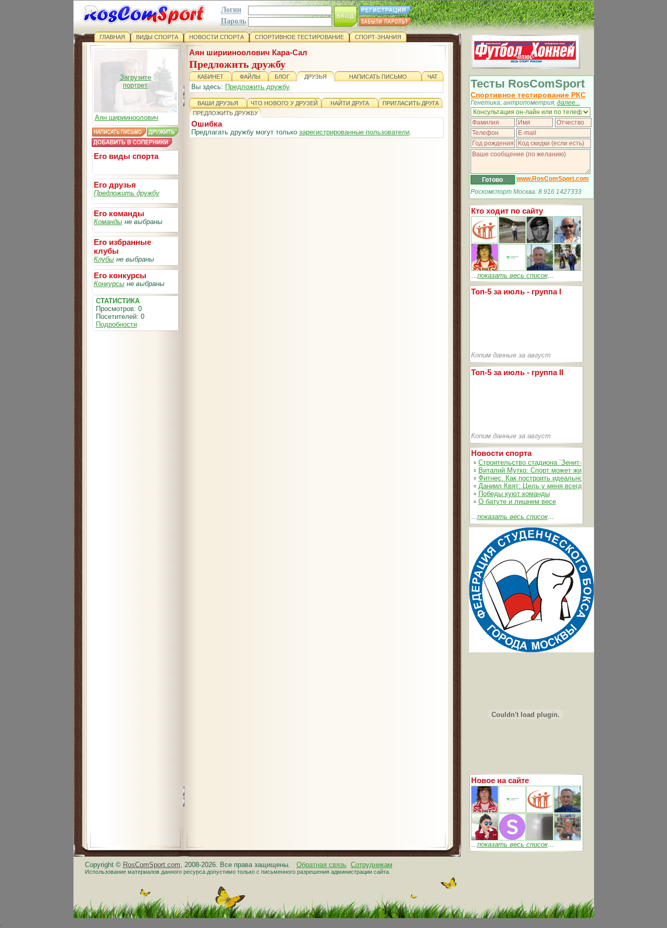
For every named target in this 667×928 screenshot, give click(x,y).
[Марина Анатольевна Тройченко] (484, 269)
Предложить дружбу (126, 193)
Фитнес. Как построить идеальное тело (540, 478)
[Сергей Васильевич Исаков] (512, 241)
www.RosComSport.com (552, 178)
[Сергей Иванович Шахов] (539, 269)
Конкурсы (109, 284)
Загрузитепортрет (135, 81)
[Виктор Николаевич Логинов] (567, 269)
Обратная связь (322, 865)
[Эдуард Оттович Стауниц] (567, 241)
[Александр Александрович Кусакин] (484, 241)
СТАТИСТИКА (118, 301)
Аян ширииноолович (126, 117)
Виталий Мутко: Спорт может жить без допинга (553, 470)
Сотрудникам (371, 865)
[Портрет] (512, 810)
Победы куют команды (514, 494)
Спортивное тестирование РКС (528, 95)
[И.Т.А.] (567, 838)
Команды (108, 222)
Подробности (116, 324)
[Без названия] (484, 810)
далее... (568, 102)
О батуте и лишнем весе (517, 501)
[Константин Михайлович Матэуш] (539, 241)
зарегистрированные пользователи (354, 132)
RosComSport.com (151, 865)
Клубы (104, 259)
